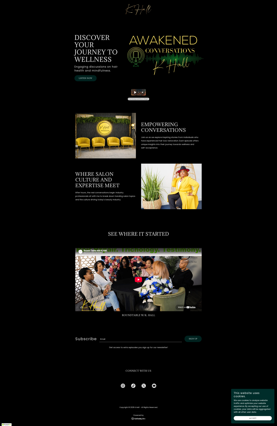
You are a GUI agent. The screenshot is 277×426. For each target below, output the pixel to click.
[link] (138, 9)
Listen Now (85, 78)
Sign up (193, 339)
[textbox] (140, 339)
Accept (252, 418)
